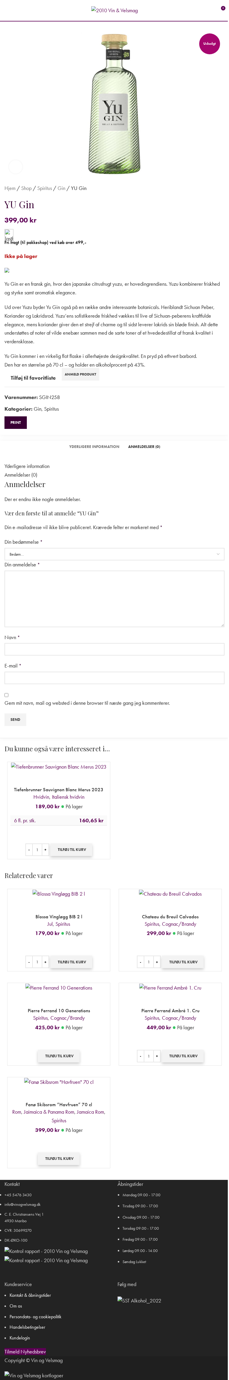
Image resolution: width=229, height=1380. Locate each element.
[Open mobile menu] (6, 10)
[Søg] (17, 10)
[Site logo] (114, 9)
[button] (71, 849)
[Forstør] (15, 167)
